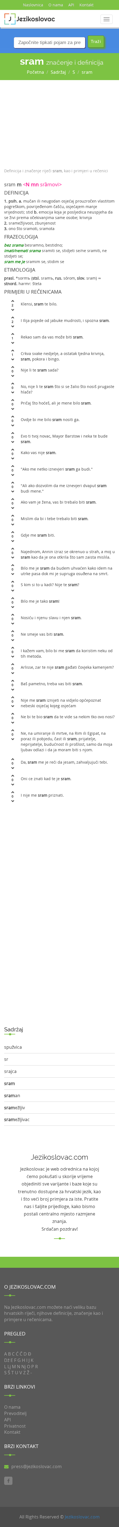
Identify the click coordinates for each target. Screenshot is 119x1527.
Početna (35, 72)
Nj (23, 1367)
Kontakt (86, 4)
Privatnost (15, 1426)
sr (6, 1059)
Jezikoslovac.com (82, 1517)
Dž (6, 1360)
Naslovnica (33, 4)
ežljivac (17, 1119)
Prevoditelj (15, 1413)
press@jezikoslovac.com (36, 1466)
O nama (55, 4)
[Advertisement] (59, 123)
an (12, 1095)
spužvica (13, 1047)
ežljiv (14, 1108)
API (71, 4)
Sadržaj (58, 72)
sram (87, 72)
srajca (10, 1071)
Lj (9, 1367)
